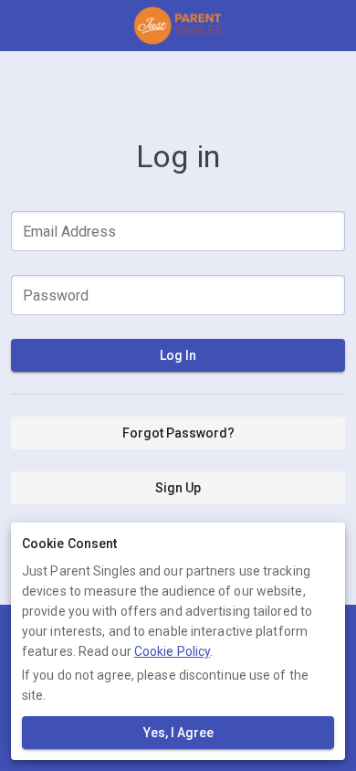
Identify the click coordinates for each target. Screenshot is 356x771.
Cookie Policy (172, 651)
